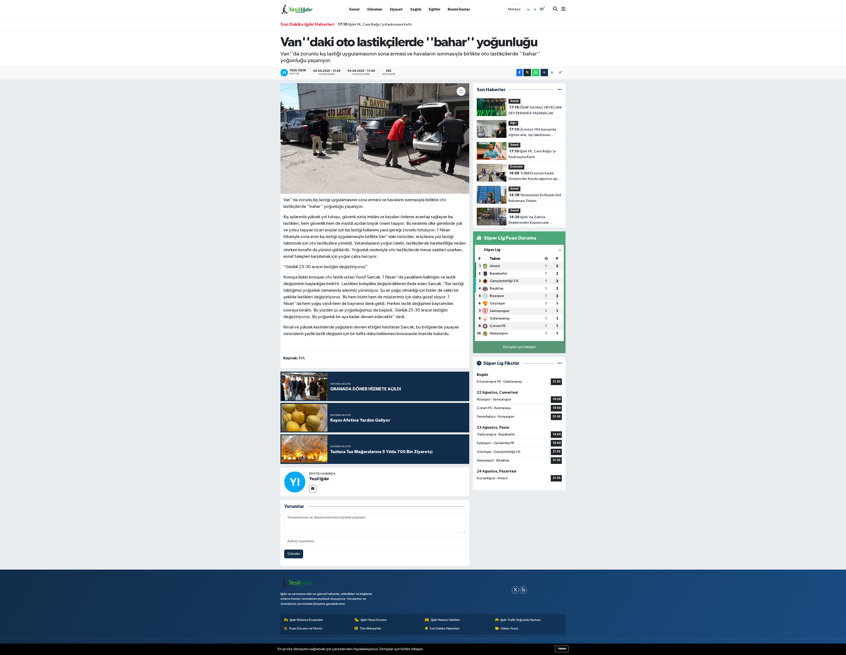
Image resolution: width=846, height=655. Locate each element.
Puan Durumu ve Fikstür (305, 628)
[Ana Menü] (562, 9)
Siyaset (396, 9)
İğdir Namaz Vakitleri (445, 620)
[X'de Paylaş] (527, 72)
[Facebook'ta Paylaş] (519, 72)
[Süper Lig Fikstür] (560, 363)
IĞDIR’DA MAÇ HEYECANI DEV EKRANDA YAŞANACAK (535, 110)
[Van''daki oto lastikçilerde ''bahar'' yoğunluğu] (374, 138)
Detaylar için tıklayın (519, 347)
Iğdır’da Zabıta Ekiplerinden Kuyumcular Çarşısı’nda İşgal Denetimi (529, 220)
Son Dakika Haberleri (444, 628)
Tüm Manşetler (370, 628)
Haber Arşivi (509, 628)
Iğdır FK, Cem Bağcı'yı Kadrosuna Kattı (375, 24)
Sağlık (415, 9)
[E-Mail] (312, 489)
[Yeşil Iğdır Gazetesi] (297, 9)
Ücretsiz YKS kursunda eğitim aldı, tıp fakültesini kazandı (532, 132)
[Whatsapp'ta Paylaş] (536, 72)
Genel (354, 9)
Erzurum (516, 166)
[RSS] (523, 590)
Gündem (374, 9)
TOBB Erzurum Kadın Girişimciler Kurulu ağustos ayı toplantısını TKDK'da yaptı (532, 176)
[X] (515, 590)
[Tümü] (560, 90)
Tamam (561, 649)
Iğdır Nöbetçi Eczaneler (306, 620)
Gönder (293, 554)
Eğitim (434, 9)
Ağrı (513, 123)
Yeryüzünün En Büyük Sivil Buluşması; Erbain (534, 198)
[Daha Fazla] (544, 72)
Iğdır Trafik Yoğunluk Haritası (520, 620)
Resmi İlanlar (459, 9)
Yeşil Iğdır (319, 479)
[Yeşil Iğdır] (294, 482)
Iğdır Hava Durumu (374, 620)
